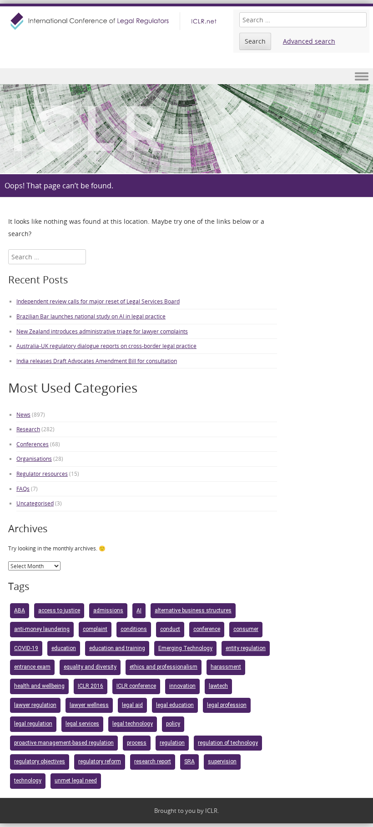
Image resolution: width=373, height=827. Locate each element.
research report (152, 761)
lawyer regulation (35, 705)
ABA (19, 610)
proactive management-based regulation (64, 743)
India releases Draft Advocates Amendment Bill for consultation (96, 360)
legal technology (132, 724)
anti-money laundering (42, 629)
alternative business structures (193, 610)
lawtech (218, 686)
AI (138, 610)
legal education (175, 705)
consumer (245, 629)
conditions (134, 629)
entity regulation (246, 648)
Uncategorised (35, 503)
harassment (226, 667)
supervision (222, 761)
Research (28, 429)
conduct (170, 629)
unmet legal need (76, 780)
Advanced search (309, 41)
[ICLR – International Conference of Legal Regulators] (115, 21)
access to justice (59, 610)
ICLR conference (136, 686)
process (136, 743)
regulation (172, 743)
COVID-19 (26, 648)
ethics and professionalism (163, 667)
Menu (186, 76)
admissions (108, 610)
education (63, 648)
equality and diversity (90, 667)
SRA (189, 761)
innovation (182, 686)
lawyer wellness (89, 705)
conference (206, 629)
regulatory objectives (39, 761)
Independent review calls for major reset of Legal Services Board (98, 301)
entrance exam (32, 667)
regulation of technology (228, 743)
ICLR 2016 (90, 686)
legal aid (132, 705)
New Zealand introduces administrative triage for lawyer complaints (102, 331)
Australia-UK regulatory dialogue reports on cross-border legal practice (106, 345)
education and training (117, 648)
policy (173, 724)
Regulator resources (42, 473)
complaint (95, 629)
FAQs (23, 488)
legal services (82, 724)
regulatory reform (99, 761)
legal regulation (33, 724)
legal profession (227, 705)
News (23, 414)
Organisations (34, 458)
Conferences (32, 444)
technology (27, 780)
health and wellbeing (39, 686)
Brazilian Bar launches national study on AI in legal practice (91, 316)
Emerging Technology (185, 648)
